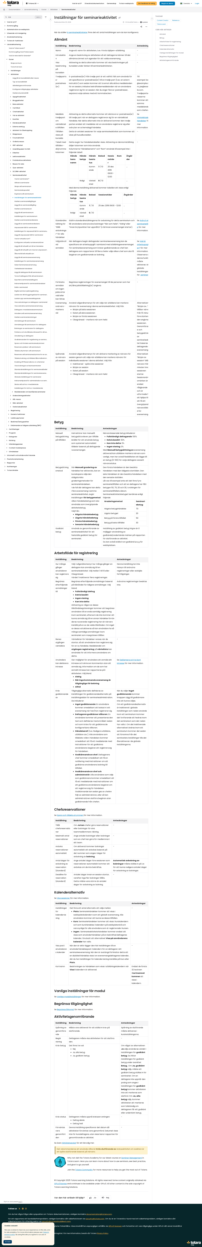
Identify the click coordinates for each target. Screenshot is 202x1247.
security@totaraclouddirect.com (56, 1221)
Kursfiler (16, 119)
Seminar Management (131, 1158)
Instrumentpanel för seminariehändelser (29, 283)
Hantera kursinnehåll (20, 93)
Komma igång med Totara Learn (21, 52)
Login (197, 3)
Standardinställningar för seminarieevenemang (31, 373)
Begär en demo (167, 3)
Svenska (186, 3)
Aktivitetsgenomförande (22, 85)
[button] (23, 17)
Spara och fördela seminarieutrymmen (29, 343)
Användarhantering (14, 37)
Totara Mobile (12, 470)
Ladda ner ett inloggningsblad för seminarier (31, 295)
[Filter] (45, 17)
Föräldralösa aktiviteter (22, 160)
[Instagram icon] (26, 1209)
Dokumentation (14, 9)
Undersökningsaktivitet (21, 395)
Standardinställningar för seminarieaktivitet (30, 369)
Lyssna (145, 22)
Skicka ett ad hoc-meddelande (26, 384)
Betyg (162, 38)
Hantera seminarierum (23, 209)
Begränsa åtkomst (65, 1009)
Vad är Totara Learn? (17, 48)
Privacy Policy (102, 1233)
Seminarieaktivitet (68, 9)
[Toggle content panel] (152, 18)
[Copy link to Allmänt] (71, 40)
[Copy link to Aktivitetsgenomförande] (98, 1017)
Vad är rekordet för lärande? (20, 56)
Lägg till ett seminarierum (24, 212)
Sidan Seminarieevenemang (25, 265)
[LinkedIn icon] (22, 1209)
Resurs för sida (18, 164)
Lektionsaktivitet (19, 156)
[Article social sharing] (141, 27)
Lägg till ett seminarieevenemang (27, 257)
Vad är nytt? (12, 22)
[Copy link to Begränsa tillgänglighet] (96, 1004)
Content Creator (162, 20)
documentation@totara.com (99, 1214)
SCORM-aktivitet (19, 171)
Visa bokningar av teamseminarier (27, 366)
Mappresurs (17, 134)
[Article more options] (146, 27)
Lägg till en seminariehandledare (27, 224)
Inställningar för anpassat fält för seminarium (31, 231)
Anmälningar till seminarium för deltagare (30, 324)
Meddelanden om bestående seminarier (29, 392)
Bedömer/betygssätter (20, 422)
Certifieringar (14, 429)
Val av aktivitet (18, 115)
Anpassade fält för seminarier (25, 227)
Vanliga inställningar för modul (172, 53)
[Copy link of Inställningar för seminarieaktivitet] (119, 18)
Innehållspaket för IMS (21, 149)
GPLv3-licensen (115, 1226)
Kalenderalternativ (167, 49)
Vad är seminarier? (21, 179)
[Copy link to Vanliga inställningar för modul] (109, 991)
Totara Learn (161, 24)
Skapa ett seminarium (22, 186)
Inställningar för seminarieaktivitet (27, 197)
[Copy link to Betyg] (67, 422)
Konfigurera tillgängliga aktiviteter (25, 89)
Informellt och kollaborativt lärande (21, 455)
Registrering (15, 410)
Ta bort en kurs (16, 67)
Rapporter (11, 463)
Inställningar (16, 70)
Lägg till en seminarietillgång (25, 205)
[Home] (11, 3)
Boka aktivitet (18, 104)
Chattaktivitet (18, 112)
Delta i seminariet (21, 287)
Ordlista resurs (18, 141)
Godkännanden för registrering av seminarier (31, 339)
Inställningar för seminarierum (25, 216)
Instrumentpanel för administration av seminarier (31, 381)
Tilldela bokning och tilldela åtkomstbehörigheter (31, 358)
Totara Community (84, 1169)
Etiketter (16, 153)
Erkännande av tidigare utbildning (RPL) (26, 425)
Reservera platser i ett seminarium (27, 347)
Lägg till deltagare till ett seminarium (28, 272)
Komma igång (12, 26)
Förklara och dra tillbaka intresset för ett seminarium (31, 332)
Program (12, 433)
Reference (175, 20)
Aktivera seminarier (21, 183)
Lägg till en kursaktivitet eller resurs (26, 78)
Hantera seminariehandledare (26, 220)
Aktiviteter (54, 9)
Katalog (12, 440)
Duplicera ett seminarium (24, 194)
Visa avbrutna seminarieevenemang (28, 306)
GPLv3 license (60, 1183)
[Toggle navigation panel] (50, 19)
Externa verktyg (19, 126)
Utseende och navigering (16, 33)
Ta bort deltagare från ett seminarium (28, 276)
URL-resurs (17, 399)
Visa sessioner (63, 898)
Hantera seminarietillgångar (25, 201)
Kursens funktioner (18, 414)
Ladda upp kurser (17, 418)
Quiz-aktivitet (18, 168)
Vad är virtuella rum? (22, 239)
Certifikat (16, 108)
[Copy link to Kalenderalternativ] (88, 892)
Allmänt (163, 34)
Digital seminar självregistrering (26, 291)
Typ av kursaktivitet (20, 82)
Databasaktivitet (19, 123)
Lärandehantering (31, 9)
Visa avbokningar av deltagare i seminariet (30, 302)
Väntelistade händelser (23, 268)
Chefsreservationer (167, 45)
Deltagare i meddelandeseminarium (28, 310)
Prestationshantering (15, 459)
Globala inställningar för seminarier (27, 377)
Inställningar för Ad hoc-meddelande (28, 388)
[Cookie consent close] (52, 1224)
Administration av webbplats (18, 29)
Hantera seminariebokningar (25, 317)
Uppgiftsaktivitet (19, 97)
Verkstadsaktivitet (20, 407)
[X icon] (19, 1209)
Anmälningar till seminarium (25, 321)
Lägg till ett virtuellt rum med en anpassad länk (31, 250)
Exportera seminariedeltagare (26, 280)
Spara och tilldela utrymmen (70, 815)
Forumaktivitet (18, 138)
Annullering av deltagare (23, 336)
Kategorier (13, 437)
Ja (95, 1197)
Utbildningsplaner (16, 444)
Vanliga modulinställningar (69, 996)
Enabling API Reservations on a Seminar (29, 362)
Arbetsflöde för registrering (170, 42)
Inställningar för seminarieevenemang (29, 261)
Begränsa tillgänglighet (169, 56)
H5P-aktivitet (18, 145)
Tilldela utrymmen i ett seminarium (27, 351)
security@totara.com (95, 1218)
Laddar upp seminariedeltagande (27, 298)
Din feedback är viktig (146, 3)
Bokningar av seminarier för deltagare (29, 328)
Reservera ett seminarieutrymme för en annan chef (31, 354)
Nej (107, 1197)
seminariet (145, 275)
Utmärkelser (13, 451)
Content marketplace (17, 448)
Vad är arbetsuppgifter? (143, 244)
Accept (7, 1242)
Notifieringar (12, 466)
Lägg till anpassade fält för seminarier (28, 235)
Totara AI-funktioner (15, 41)
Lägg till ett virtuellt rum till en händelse (28, 246)
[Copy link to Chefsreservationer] (89, 810)
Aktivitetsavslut (69, 1143)
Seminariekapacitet (22, 190)
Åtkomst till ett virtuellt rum (24, 254)
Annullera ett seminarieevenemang (28, 313)
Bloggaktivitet (18, 100)
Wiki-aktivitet (18, 403)
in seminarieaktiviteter (77, 32)
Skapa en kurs (16, 63)
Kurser (44, 9)
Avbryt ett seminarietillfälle (144, 224)
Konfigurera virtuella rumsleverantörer (29, 242)
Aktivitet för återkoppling (22, 130)
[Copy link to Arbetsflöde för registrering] (101, 553)
